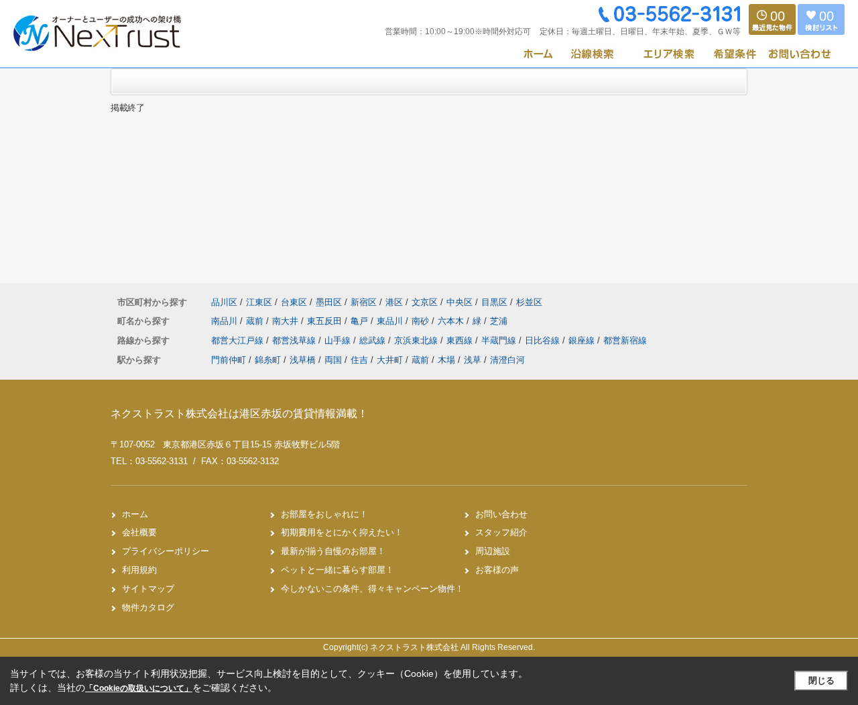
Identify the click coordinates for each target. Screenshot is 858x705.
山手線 (338, 340)
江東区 (259, 302)
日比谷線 (543, 340)
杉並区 (529, 302)
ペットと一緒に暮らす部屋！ (337, 570)
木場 (446, 360)
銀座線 (582, 340)
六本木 (452, 321)
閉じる (821, 680)
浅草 (472, 360)
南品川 (225, 321)
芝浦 (498, 321)
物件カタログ (148, 607)
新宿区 (364, 302)
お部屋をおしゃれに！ (324, 514)
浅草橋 (303, 360)
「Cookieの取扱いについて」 (138, 688)
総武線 (373, 340)
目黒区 (494, 302)
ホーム (135, 514)
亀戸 (361, 321)
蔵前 (256, 321)
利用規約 (139, 570)
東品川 (391, 321)
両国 (333, 360)
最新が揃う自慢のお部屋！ (333, 551)
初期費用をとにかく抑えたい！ (342, 532)
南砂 (422, 321)
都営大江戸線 (238, 340)
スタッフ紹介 (501, 532)
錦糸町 (268, 360)
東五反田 (326, 321)
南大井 (286, 321)
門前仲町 (228, 360)
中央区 (459, 302)
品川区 (224, 302)
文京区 (425, 302)
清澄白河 (507, 360)
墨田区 (329, 302)
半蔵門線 (500, 340)
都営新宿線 (625, 340)
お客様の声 (497, 570)
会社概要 (139, 532)
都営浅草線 (295, 340)
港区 (394, 302)
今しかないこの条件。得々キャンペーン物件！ (372, 589)
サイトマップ (148, 589)
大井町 (390, 360)
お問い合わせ (501, 514)
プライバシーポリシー (165, 551)
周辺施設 (492, 551)
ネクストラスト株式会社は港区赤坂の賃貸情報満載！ (239, 413)
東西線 (460, 340)
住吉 (359, 360)
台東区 (294, 302)
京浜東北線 (417, 340)
